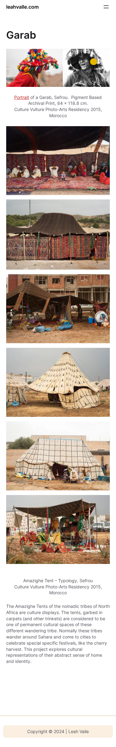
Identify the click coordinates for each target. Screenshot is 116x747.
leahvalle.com (22, 7)
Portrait (21, 97)
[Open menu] (106, 7)
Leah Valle (78, 731)
